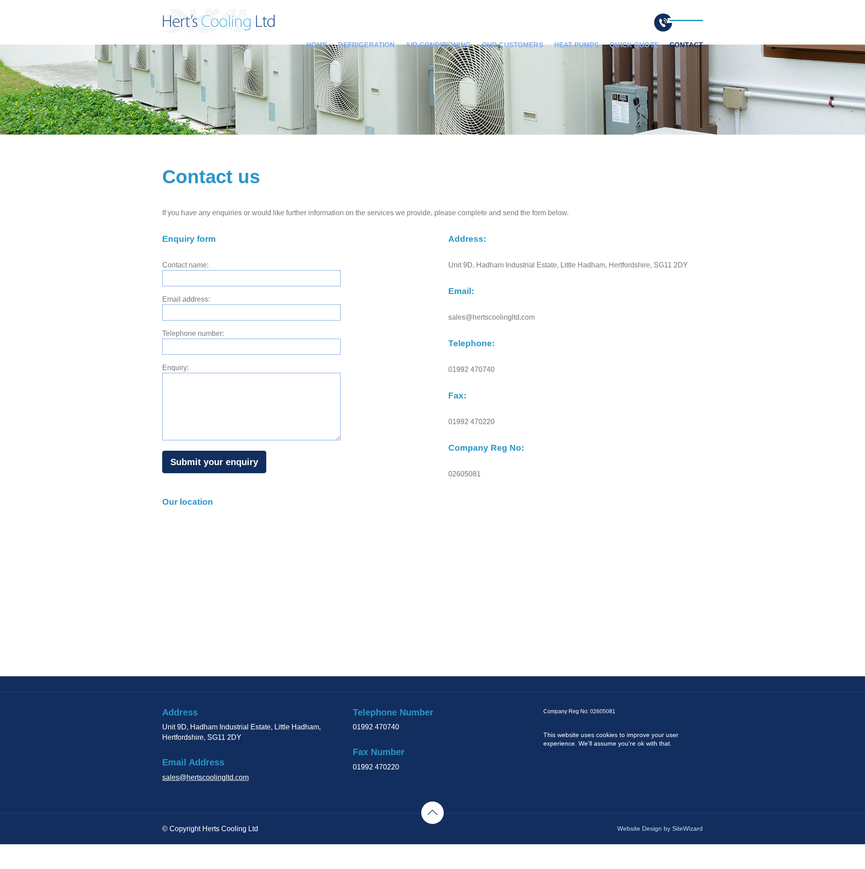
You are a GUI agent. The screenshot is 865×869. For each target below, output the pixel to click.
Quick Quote (634, 45)
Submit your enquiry (214, 462)
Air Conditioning (437, 45)
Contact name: (185, 265)
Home (317, 45)
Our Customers (512, 45)
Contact (686, 45)
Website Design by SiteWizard (660, 828)
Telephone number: (193, 333)
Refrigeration (366, 45)
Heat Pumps (576, 45)
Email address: (186, 299)
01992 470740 (376, 727)
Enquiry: (175, 367)
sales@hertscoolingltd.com (205, 777)
